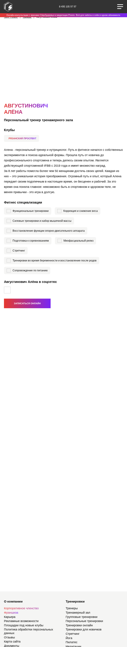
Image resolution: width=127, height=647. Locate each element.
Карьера (9, 617)
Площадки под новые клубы (23, 625)
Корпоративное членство (21, 608)
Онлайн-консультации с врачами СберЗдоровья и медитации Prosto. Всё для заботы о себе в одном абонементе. (63, 15)
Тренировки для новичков (84, 629)
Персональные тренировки (84, 621)
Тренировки (75, 601)
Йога (69, 638)
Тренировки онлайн (79, 625)
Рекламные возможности (21, 621)
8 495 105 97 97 (67, 6)
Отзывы (9, 637)
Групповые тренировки (81, 617)
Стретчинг (73, 633)
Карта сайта (12, 641)
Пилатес (71, 642)
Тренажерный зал (78, 612)
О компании (13, 601)
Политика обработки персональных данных (28, 631)
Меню (120, 6)
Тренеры (72, 608)
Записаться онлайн (27, 303)
